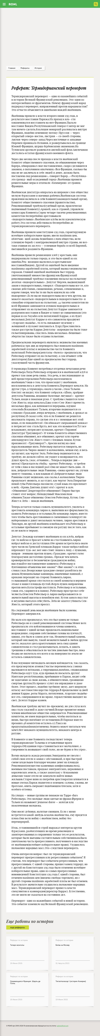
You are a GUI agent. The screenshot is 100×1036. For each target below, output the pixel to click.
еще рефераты (17, 927)
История (38, 68)
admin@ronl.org (62, 1026)
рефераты (25, 68)
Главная (11, 68)
